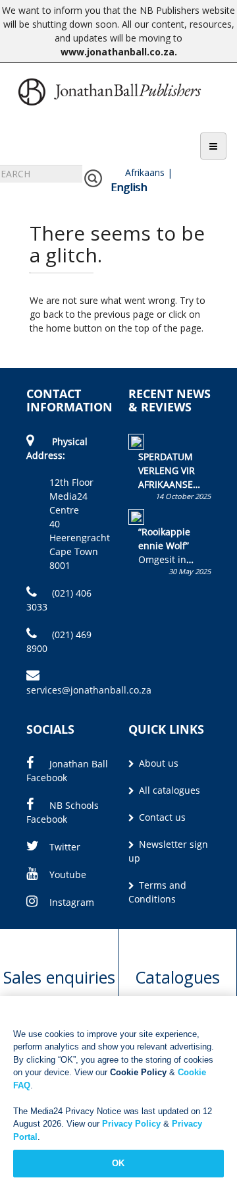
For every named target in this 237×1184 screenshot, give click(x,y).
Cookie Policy (138, 1072)
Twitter (64, 847)
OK (118, 1163)
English (129, 187)
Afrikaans (145, 172)
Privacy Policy (131, 1124)
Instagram (71, 902)
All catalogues (168, 790)
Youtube (67, 874)
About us (157, 763)
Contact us (161, 817)
